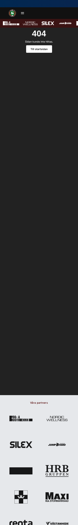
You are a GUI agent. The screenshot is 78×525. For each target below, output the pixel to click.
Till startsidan (39, 49)
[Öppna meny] (22, 13)
